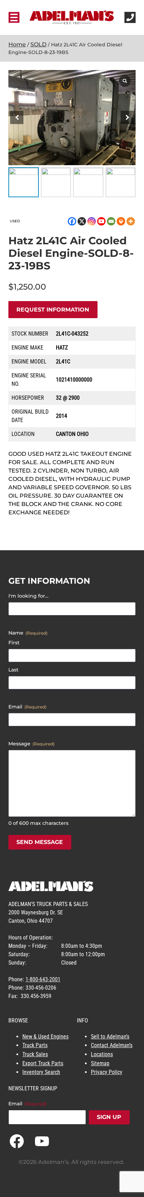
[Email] (111, 221)
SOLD (38, 44)
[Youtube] (101, 221)
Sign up (109, 1117)
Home (17, 44)
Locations (102, 1054)
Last (13, 670)
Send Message (39, 842)
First (14, 642)
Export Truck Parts (42, 1063)
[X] (82, 221)
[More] (131, 221)
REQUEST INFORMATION (52, 309)
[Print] (121, 221)
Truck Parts (35, 1045)
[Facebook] (72, 221)
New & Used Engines (45, 1036)
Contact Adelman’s (111, 1045)
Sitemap (100, 1063)
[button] (127, 117)
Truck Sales (35, 1054)
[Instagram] (91, 221)
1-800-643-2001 (43, 979)
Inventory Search (41, 1072)
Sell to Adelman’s (110, 1036)
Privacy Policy (106, 1072)
